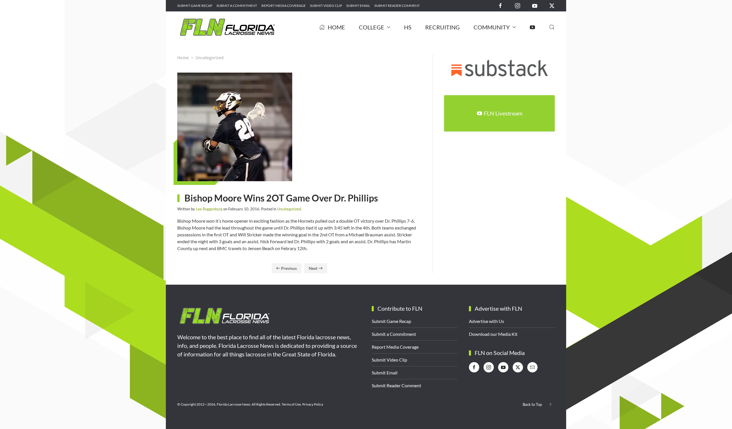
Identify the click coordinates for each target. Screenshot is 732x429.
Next (313, 268)
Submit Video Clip (326, 5)
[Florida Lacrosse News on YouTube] (535, 5)
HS (407, 27)
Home (336, 27)
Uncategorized (289, 209)
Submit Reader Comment (397, 5)
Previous (289, 268)
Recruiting (442, 27)
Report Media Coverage (283, 5)
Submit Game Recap (194, 5)
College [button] (371, 27)
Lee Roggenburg (209, 209)
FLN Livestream (503, 113)
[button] (552, 27)
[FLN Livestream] (532, 27)
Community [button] (492, 27)
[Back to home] (227, 27)
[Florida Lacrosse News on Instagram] (517, 5)
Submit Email (358, 5)
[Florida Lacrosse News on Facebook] (500, 5)
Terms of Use (291, 404)
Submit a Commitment (236, 5)
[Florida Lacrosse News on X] (552, 5)
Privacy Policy (312, 404)
